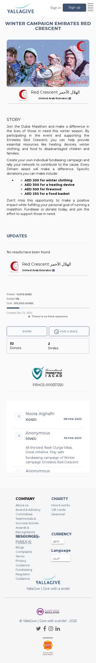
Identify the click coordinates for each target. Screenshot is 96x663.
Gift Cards (58, 509)
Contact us (23, 543)
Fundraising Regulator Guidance (24, 574)
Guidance (23, 565)
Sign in (55, 8)
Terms (20, 556)
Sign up (74, 7)
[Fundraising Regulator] (48, 611)
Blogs (20, 547)
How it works (60, 505)
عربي (56, 558)
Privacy (21, 560)
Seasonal (58, 514)
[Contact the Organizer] (70, 98)
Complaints (24, 552)
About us (22, 505)
